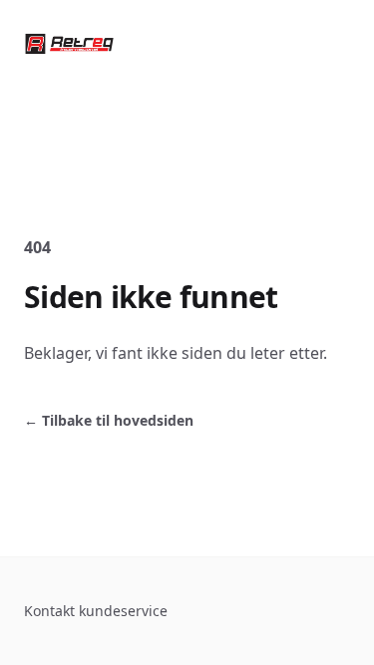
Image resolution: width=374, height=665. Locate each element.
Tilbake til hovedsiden (108, 420)
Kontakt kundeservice (96, 610)
